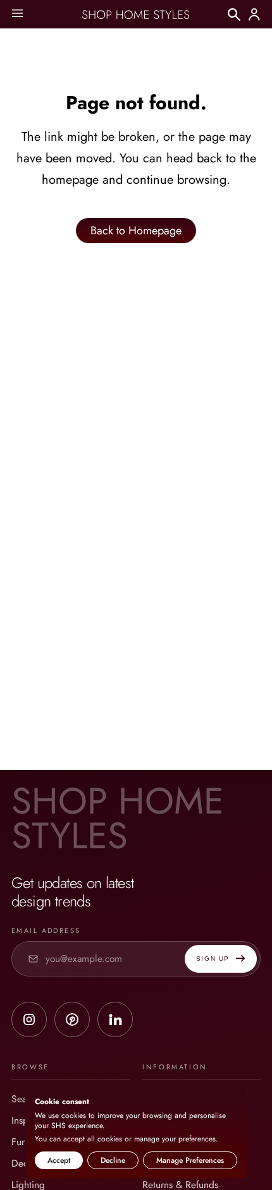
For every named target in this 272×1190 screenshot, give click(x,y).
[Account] (254, 14)
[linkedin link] (115, 1019)
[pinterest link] (72, 1019)
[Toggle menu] (17, 14)
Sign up (213, 958)
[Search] (234, 14)
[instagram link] (29, 1019)
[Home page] (136, 14)
